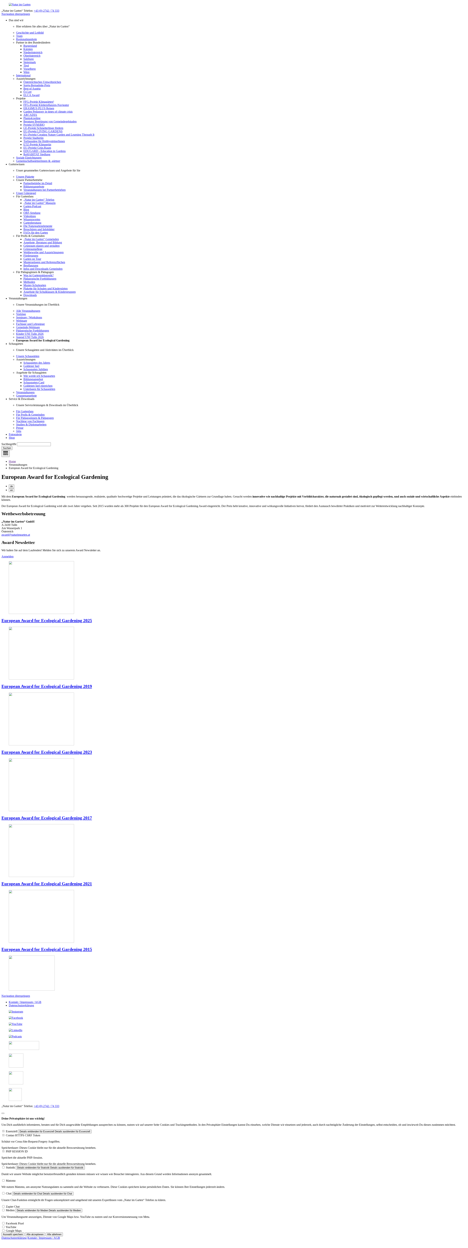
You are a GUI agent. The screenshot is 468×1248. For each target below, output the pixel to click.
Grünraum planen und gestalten (41, 245)
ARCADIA (30, 114)
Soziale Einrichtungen (28, 157)
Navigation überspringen (15, 14)
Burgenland (30, 45)
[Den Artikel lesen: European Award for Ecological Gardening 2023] (41, 744)
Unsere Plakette (25, 176)
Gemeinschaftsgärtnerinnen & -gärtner (38, 160)
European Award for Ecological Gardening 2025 (46, 620)
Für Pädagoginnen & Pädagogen (35, 417)
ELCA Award (31, 95)
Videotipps (29, 216)
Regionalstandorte (26, 39)
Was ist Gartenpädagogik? (38, 275)
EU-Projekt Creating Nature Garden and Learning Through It (58, 134)
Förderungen (30, 255)
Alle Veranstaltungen (28, 310)
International (23, 75)
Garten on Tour (32, 258)
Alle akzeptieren (35, 1234)
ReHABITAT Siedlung (36, 154)
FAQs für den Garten (35, 232)
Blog (26, 209)
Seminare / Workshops (29, 317)
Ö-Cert (27, 91)
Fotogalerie (15, 434)
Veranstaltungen (25, 392)
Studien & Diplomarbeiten (31, 424)
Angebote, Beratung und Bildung (42, 242)
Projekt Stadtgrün (33, 137)
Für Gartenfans (24, 411)
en (11, 490)
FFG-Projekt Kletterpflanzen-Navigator (46, 105)
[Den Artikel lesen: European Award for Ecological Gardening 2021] (41, 876)
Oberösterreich (31, 55)
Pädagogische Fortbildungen (39, 278)
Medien (10, 1210)
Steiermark (29, 62)
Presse (19, 427)
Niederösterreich (32, 52)
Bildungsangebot (33, 379)
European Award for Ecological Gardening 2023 (46, 752)
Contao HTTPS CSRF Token (23, 1135)
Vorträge (21, 314)
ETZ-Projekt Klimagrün (37, 144)
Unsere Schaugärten (27, 356)
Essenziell (11, 1131)
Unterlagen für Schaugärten (39, 389)
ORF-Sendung (31, 212)
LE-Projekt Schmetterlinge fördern (43, 128)
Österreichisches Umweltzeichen (42, 82)
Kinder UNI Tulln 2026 (30, 333)
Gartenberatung (32, 222)
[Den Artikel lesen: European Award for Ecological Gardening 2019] (41, 678)
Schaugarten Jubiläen (35, 369)
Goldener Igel (31, 366)
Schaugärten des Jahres (36, 362)
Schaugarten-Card (33, 382)
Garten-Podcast (32, 206)
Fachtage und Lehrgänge (30, 324)
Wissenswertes (31, 219)
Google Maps (14, 1230)
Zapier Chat (13, 1206)
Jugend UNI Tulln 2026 (30, 337)
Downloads (30, 295)
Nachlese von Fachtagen (30, 421)
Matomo (11, 1180)
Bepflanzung (30, 265)
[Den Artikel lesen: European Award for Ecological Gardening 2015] (41, 941)
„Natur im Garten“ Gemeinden (41, 239)
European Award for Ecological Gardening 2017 (46, 818)
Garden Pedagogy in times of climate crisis (48, 111)
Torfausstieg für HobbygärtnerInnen (44, 141)
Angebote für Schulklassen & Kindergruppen (49, 291)
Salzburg (28, 58)
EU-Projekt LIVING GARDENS (43, 131)
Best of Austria (32, 88)
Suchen (7, 448)
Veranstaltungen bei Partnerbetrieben (44, 189)
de (11, 486)
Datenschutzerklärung (21, 1005)
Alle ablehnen (54, 1234)
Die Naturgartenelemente (37, 226)
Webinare (21, 320)
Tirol (26, 65)
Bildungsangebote (33, 186)
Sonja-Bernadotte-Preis (36, 85)
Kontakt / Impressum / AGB (25, 1002)
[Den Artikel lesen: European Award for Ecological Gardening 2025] (41, 612)
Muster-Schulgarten (34, 285)
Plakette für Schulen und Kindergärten (45, 288)
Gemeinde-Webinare (28, 327)
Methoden (29, 281)
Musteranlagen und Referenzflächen (44, 262)
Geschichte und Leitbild (30, 32)
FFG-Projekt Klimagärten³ (38, 101)
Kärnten (28, 49)
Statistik (10, 1167)
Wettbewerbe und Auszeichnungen (43, 252)
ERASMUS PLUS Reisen (38, 108)
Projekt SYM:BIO (34, 124)
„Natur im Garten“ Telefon (38, 199)
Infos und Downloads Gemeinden (43, 268)
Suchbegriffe (8, 444)
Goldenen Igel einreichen (37, 385)
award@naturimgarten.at (15, 534)
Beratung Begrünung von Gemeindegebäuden (50, 121)
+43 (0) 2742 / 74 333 (46, 10)
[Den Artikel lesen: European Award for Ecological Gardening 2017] (41, 810)
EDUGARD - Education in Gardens (44, 151)
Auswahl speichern (13, 1234)
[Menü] (5, 453)
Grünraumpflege (32, 249)
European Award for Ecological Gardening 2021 (46, 883)
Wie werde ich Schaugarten (39, 375)
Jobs (18, 431)
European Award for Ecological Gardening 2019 (46, 686)
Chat (8, 1193)
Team (19, 35)
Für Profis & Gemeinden (30, 414)
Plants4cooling (31, 118)
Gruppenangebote (26, 395)
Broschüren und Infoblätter (38, 229)
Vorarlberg (29, 68)
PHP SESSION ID (17, 1151)
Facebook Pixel (15, 1223)
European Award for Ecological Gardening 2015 (46, 949)
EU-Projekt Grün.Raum (37, 147)
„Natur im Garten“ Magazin (39, 203)
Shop (12, 437)
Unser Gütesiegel (26, 193)
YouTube (11, 1227)
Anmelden (7, 556)
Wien (26, 72)
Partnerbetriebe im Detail (37, 183)
